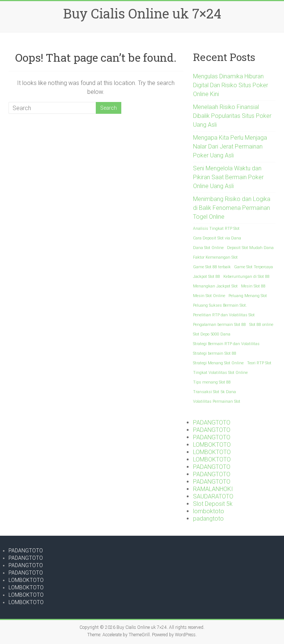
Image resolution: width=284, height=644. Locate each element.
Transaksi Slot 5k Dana (214, 391)
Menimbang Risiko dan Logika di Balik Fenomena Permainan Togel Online (231, 207)
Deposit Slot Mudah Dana (250, 247)
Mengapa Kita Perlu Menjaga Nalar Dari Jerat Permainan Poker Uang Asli (230, 146)
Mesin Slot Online (209, 295)
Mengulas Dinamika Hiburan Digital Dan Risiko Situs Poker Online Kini (230, 85)
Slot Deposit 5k (213, 503)
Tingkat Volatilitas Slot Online (220, 372)
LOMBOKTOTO (212, 444)
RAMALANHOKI (213, 489)
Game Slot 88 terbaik (212, 267)
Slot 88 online (261, 324)
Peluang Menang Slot (248, 295)
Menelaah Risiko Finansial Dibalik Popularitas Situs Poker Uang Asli (232, 115)
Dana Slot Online (208, 247)
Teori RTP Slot (259, 363)
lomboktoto (208, 511)
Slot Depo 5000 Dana (211, 334)
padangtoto (208, 518)
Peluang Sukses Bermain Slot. (220, 305)
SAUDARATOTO (213, 496)
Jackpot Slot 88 (206, 276)
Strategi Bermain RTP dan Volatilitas (226, 343)
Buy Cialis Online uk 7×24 (142, 13)
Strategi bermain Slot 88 (214, 353)
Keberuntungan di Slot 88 (246, 276)
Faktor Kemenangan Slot (215, 257)
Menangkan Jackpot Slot (215, 286)
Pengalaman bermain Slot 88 (219, 324)
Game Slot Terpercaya (253, 267)
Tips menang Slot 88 (212, 382)
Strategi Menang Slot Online (218, 363)
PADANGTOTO (211, 422)
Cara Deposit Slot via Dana (217, 238)
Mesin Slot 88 (253, 286)
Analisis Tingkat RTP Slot (216, 228)
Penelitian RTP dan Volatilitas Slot (224, 315)
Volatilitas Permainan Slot (216, 401)
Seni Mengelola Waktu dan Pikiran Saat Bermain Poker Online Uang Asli (228, 177)
